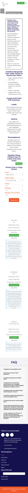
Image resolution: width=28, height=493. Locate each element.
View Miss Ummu (14, 235)
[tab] (14, 369)
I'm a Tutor (4, 462)
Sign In (3, 467)
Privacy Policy (4, 476)
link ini (9, 67)
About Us (3, 460)
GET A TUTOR (21, 3)
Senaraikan (14, 200)
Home (2, 455)
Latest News (4, 457)
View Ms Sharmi (14, 337)
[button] (14, 369)
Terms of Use (4, 479)
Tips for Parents (5, 465)
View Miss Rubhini (14, 285)
